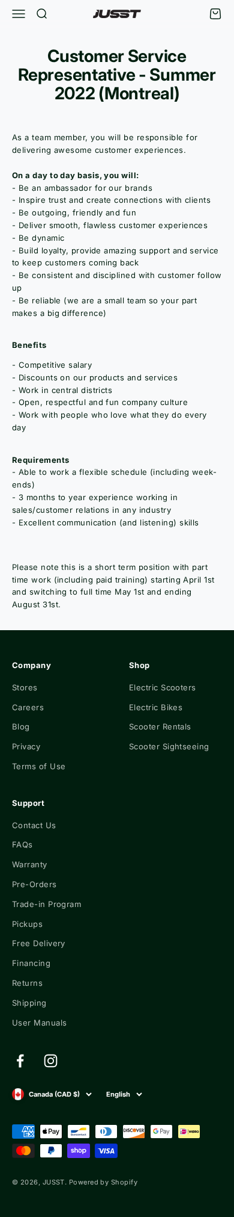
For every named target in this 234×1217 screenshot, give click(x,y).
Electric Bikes (155, 707)
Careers (28, 707)
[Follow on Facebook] (20, 1061)
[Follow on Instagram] (51, 1061)
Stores (25, 687)
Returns (27, 983)
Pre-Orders (34, 884)
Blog (21, 726)
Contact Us (34, 825)
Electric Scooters (162, 687)
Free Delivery (38, 943)
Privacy (26, 746)
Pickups (27, 924)
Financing (31, 963)
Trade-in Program (46, 904)
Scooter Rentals (160, 726)
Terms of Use (38, 766)
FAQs (22, 844)
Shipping (29, 1003)
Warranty (29, 864)
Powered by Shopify (103, 1182)
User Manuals (39, 1022)
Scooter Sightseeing (169, 746)
